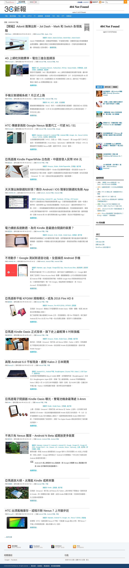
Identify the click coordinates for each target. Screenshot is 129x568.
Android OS (49, 199)
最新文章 (99, 87)
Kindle (56, 166)
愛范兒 (10, 162)
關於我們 (33, 566)
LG (56, 447)
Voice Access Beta (70, 267)
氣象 (56, 102)
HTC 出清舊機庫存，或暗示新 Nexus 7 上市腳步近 (37, 510)
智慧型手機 (52, 137)
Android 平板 (40, 34)
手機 (6, 16)
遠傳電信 (40, 70)
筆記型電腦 (13, 16)
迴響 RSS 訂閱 (80, 560)
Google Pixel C (40, 447)
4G (38, 68)
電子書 (79, 166)
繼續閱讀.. (53, 47)
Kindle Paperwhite (64, 166)
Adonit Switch (76, 38)
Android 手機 (51, 61)
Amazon (50, 166)
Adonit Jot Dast (57, 38)
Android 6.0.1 (41, 371)
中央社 (10, 99)
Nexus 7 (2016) (37, 137)
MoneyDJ (11, 61)
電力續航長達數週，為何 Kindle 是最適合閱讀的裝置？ (39, 228)
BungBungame (59, 371)
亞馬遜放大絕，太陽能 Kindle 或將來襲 (29, 480)
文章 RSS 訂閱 (69, 560)
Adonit (50, 38)
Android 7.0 (46, 135)
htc (76, 135)
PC (35, 16)
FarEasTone (57, 68)
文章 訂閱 (100, 242)
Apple (30, 16)
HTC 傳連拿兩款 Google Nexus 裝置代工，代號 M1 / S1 (40, 125)
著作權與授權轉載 (55, 566)
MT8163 (68, 305)
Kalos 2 (77, 371)
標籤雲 (115, 87)
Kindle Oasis (67, 235)
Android (42, 193)
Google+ (7, 560)
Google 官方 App (57, 267)
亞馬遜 (73, 166)
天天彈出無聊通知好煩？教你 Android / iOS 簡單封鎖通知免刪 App (47, 189)
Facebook (60, 199)
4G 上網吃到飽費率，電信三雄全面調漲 (30, 58)
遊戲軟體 (40, 16)
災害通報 (62, 102)
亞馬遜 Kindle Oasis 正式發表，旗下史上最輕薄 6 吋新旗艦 (42, 331)
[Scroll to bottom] (125, 1)
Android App (40, 199)
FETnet (64, 68)
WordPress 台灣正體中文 (103, 247)
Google (58, 129)
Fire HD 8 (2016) (59, 305)
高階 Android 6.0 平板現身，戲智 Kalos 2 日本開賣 (37, 361)
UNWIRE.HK (11, 193)
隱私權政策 (46, 566)
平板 (19, 16)
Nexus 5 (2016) (83, 135)
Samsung (73, 447)
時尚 (58, 16)
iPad (50, 34)
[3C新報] (16, 13)
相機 (24, 16)
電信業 (46, 70)
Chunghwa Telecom (46, 68)
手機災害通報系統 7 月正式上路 (25, 95)
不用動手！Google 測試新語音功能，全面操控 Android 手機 (42, 258)
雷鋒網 (10, 484)
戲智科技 (37, 373)
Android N (54, 445)
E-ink (55, 235)
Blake (9, 34)
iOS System (74, 199)
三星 (78, 447)
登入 (97, 239)
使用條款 (39, 566)
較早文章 (8, 537)
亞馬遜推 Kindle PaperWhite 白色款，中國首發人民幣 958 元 (43, 159)
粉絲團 (80, 2)
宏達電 (45, 137)
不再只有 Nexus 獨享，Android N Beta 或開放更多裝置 (39, 435)
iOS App (67, 199)
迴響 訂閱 (100, 244)
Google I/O (75, 445)
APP (63, 16)
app (55, 199)
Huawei (51, 447)
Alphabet (39, 135)
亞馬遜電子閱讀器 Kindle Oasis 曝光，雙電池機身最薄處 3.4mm (45, 399)
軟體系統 (68, 16)
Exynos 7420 (69, 371)
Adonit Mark (67, 38)
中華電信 (80, 68)
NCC (52, 102)
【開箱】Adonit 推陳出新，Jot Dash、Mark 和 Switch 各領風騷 (43, 28)
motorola (61, 447)
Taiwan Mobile (72, 68)
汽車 (53, 16)
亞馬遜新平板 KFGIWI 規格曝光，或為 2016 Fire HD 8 (39, 298)
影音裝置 (47, 16)
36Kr (9, 402)
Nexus (67, 447)
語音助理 (79, 267)
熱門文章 (107, 87)
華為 (38, 449)
